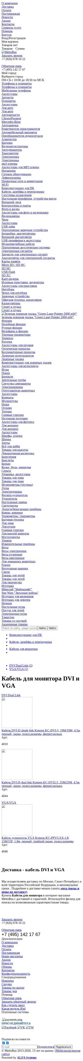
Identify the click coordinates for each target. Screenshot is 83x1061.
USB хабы (8, 226)
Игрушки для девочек (16, 599)
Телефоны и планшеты (17, 83)
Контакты (8, 24)
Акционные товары (15, 624)
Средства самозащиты (16, 383)
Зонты (6, 442)
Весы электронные (14, 551)
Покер (6, 373)
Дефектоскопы (11, 177)
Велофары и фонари (15, 331)
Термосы (7, 338)
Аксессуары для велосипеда (20, 366)
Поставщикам (11, 13)
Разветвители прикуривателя (21, 128)
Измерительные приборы (18, 544)
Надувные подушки (15, 418)
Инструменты (11, 537)
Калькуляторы (11, 303)
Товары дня (9, 991)
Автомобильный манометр (19, 132)
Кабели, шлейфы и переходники (23, 191)
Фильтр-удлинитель (15, 495)
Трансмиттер (10, 153)
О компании (10, 3)
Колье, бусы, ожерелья (16, 467)
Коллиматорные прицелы (18, 352)
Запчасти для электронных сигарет (25, 254)
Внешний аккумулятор (17, 237)
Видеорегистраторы (15, 146)
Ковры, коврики (12, 512)
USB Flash (8, 271)
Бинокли (7, 376)
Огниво (7, 408)
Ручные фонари (12, 327)
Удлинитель (9, 498)
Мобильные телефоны (16, 90)
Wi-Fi (5, 184)
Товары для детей (13, 575)
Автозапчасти (11, 114)
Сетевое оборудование (16, 174)
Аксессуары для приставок (19, 285)
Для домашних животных (19, 561)
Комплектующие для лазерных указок (27, 362)
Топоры (7, 411)
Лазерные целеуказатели (18, 355)
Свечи (6, 572)
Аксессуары (9, 94)
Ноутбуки (8, 289)
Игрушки (8, 585)
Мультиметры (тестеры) (17, 484)
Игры (5, 369)
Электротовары (12, 491)
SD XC (6, 275)
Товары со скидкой (14, 620)
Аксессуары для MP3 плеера (20, 167)
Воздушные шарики (15, 568)
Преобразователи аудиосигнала (22, 135)
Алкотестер (9, 139)
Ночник (7, 603)
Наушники (9, 170)
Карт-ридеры (10, 278)
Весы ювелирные (13, 558)
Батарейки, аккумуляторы (19, 233)
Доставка (8, 6)
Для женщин (10, 425)
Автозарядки (10, 125)
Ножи (5, 404)
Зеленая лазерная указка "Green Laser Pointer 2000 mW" (38, 317)
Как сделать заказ (13, 1005)
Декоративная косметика (18, 453)
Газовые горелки (13, 415)
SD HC (6, 268)
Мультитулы (10, 401)
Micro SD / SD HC (13, 265)
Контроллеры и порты (16, 205)
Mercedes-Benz (11, 121)
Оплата (6, 10)
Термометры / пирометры (18, 516)
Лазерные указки (13, 359)
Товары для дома (13, 477)
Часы (5, 219)
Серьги (6, 470)
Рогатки (7, 341)
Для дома (8, 523)
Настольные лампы (14, 502)
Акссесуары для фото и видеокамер (25, 212)
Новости (7, 17)
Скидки (7, 984)
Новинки (8, 980)
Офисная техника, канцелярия (22, 299)
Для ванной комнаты (15, 533)
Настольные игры (13, 606)
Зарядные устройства (16, 296)
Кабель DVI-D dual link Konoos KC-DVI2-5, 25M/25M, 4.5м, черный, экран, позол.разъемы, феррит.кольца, (41, 784)
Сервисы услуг (11, 27)
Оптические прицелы (16, 348)
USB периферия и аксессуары (21, 240)
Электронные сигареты (17, 251)
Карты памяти (11, 261)
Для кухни (8, 526)
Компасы (8, 397)
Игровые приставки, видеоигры (23, 282)
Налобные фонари (14, 324)
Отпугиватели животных (18, 390)
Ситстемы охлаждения (16, 195)
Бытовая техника (13, 519)
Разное (6, 565)
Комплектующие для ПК (18, 188)
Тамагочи (8, 617)
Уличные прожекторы (16, 334)
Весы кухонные (12, 554)
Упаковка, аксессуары (16, 474)
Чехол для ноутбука (14, 292)
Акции (6, 20)
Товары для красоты (15, 449)
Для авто (7, 108)
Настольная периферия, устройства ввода (29, 198)
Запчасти (8, 97)
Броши (6, 463)
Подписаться (45, 1046)
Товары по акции (13, 987)
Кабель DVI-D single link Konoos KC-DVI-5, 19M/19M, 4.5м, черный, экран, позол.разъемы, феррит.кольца (41, 732)
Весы (5, 547)
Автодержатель (12, 149)
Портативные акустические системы (26, 247)
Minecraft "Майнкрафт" (17, 589)
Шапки (6, 439)
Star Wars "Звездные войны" (20, 592)
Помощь (7, 31)
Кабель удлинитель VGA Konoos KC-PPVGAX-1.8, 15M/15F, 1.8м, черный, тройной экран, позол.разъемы (38, 839)
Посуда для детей (13, 610)
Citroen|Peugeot (11, 118)
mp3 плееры (9, 163)
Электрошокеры (12, 387)
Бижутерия (9, 456)
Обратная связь (12, 66)
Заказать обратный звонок (19, 1001)
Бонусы (7, 34)
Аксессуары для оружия (17, 345)
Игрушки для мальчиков (18, 596)
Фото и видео (10, 209)
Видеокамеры (11, 216)
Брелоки (7, 142)
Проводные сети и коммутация (22, 181)
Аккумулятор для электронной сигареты (28, 258)
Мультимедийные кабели (18, 244)
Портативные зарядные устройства (25, 230)
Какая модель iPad (13, 1008)
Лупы (5, 488)
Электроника (10, 156)
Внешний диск (11, 202)
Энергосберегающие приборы (21, 509)
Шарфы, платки (12, 435)
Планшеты (9, 101)
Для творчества (12, 582)
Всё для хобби (11, 446)
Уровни (7, 540)
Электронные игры (14, 613)
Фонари (7, 320)
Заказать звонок (12, 55)
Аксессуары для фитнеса (18, 422)
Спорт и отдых (11, 306)
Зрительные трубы (14, 380)
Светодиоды (10, 505)
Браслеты (8, 460)
